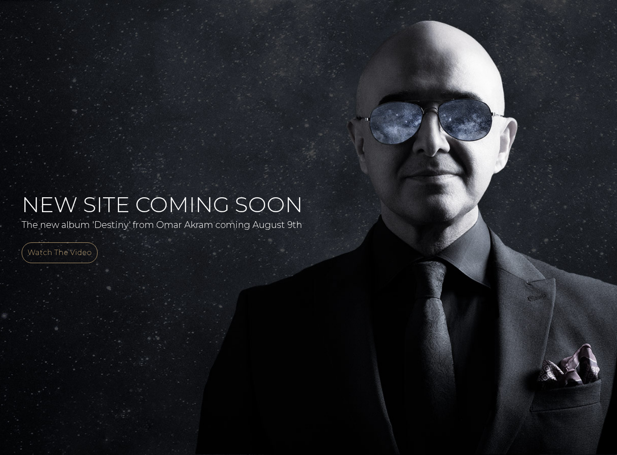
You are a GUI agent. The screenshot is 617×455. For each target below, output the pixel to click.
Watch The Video (60, 252)
